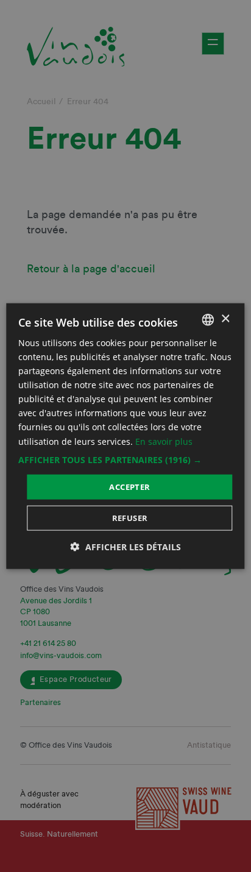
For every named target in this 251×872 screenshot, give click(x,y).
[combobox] (208, 319)
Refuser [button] (130, 517)
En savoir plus (164, 441)
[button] (125, 459)
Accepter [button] (129, 486)
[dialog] (125, 436)
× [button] (225, 319)
